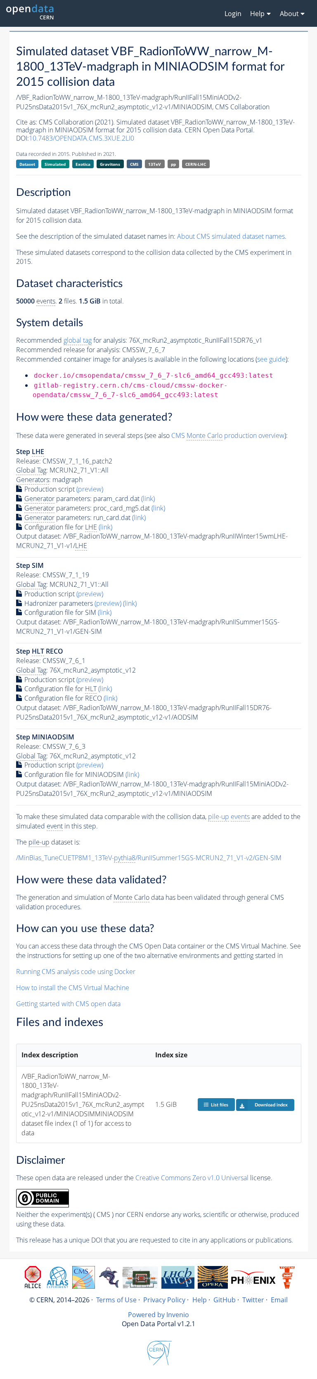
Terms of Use (116, 1299)
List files (219, 1105)
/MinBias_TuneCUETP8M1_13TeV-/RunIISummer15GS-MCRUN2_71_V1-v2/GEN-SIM (149, 857)
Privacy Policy (164, 1299)
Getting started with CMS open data (68, 1003)
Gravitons (110, 164)
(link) (148, 498)
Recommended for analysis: (71, 340)
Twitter (253, 1299)
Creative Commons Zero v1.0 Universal (191, 1177)
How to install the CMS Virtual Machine (72, 987)
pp (173, 164)
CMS (134, 164)
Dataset (27, 164)
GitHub (224, 1299)
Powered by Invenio (158, 1314)
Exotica (83, 164)
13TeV (154, 164)
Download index (271, 1105)
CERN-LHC (195, 164)
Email (279, 1299)
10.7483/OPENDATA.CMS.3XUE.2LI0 (81, 138)
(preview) (89, 489)
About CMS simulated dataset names (231, 236)
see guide (271, 359)
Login (233, 13)
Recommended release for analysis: (68, 349)
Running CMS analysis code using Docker (75, 971)
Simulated (55, 164)
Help (199, 1299)
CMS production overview (227, 435)
